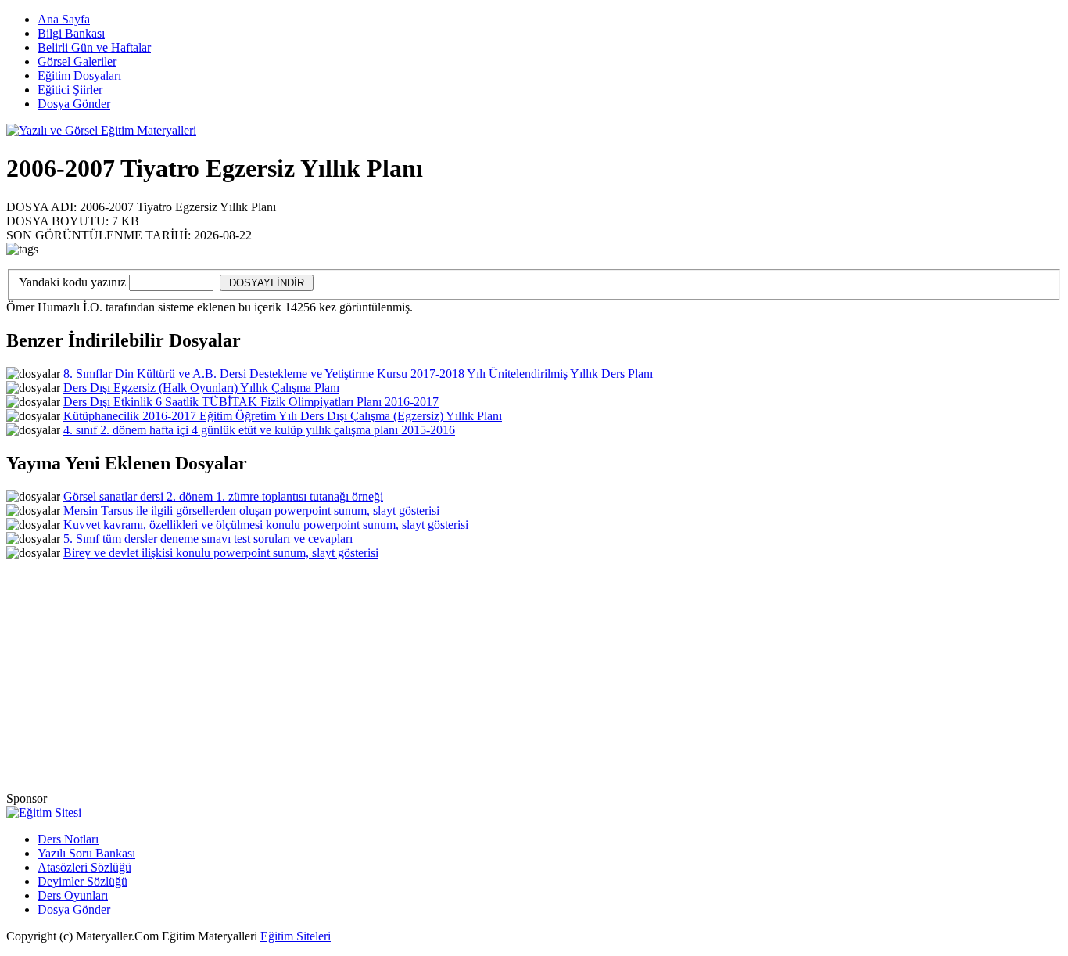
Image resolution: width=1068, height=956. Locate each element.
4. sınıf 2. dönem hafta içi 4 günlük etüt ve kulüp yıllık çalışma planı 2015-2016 (259, 430)
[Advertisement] (773, 182)
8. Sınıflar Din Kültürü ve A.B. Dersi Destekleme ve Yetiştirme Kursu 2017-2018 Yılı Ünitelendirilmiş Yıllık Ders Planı (358, 373)
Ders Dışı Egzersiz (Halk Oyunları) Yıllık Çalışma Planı (201, 387)
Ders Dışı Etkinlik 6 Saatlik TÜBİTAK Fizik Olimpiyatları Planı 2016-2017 (251, 401)
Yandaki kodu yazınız (72, 282)
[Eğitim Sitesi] (43, 812)
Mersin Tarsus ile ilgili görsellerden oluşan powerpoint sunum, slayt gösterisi (251, 510)
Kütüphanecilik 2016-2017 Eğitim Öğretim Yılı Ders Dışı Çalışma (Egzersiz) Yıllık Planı (282, 415)
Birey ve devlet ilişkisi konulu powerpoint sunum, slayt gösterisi (220, 552)
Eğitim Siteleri (295, 936)
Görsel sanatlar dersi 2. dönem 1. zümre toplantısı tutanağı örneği (223, 496)
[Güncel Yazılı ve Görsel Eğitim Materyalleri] (101, 130)
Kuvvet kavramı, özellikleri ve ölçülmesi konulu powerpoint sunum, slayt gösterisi (265, 524)
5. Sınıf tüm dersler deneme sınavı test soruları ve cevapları (208, 538)
